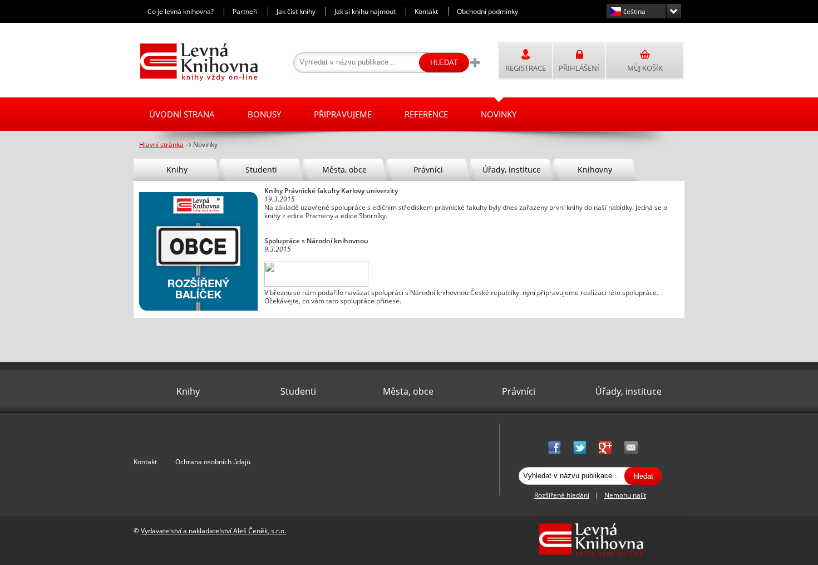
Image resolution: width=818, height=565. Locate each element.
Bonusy (264, 114)
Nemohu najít (625, 495)
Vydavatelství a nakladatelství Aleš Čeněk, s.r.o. (213, 531)
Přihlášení (579, 68)
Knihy (177, 169)
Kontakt (426, 11)
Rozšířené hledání (561, 495)
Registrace (525, 68)
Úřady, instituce (511, 169)
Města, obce (344, 169)
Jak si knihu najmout (365, 11)
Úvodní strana (182, 114)
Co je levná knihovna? (180, 11)
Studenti (261, 169)
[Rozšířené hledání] (474, 62)
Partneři (245, 11)
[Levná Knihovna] (196, 79)
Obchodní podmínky (487, 11)
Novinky (498, 114)
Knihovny (595, 169)
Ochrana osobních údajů (212, 462)
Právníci (428, 169)
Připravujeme (343, 114)
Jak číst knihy (296, 11)
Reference (426, 114)
